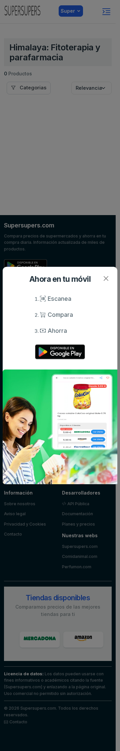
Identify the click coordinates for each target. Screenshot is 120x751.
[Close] (105, 278)
